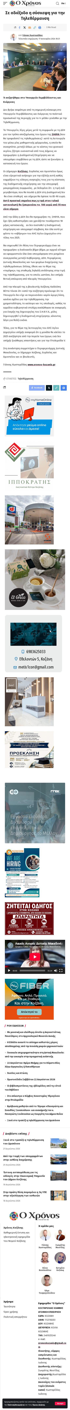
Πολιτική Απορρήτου (16, 1405)
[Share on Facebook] (19, 27)
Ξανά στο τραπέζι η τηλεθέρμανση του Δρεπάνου (33, 1120)
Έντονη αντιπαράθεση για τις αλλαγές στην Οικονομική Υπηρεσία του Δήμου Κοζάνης (24, 1176)
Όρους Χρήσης (38, 1405)
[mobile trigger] (6, 3)
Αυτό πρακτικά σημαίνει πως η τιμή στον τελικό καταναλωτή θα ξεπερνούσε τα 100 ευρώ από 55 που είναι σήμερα (34, 204)
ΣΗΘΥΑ (56, 134)
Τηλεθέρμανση (25, 378)
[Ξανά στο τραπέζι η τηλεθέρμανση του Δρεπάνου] (58, 1143)
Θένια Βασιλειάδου (45, 1269)
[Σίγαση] (55, 970)
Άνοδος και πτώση (17, 1073)
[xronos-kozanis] (26, 3)
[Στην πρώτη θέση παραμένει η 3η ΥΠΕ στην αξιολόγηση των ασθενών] (58, 1195)
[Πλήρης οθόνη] (61, 970)
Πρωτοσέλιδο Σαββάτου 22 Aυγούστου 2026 (31, 1079)
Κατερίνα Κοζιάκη (60, 1269)
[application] (35, 957)
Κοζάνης (23, 171)
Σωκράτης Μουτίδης (60, 1246)
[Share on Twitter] (24, 27)
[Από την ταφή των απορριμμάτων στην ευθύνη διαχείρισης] (58, 1159)
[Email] (29, 27)
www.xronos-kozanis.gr (41, 364)
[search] (57, 3)
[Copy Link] (34, 27)
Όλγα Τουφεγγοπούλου (47, 1292)
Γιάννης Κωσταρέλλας (32, 35)
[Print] (39, 27)
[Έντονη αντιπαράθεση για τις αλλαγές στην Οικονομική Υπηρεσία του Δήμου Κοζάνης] (58, 1176)
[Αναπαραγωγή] (9, 970)
